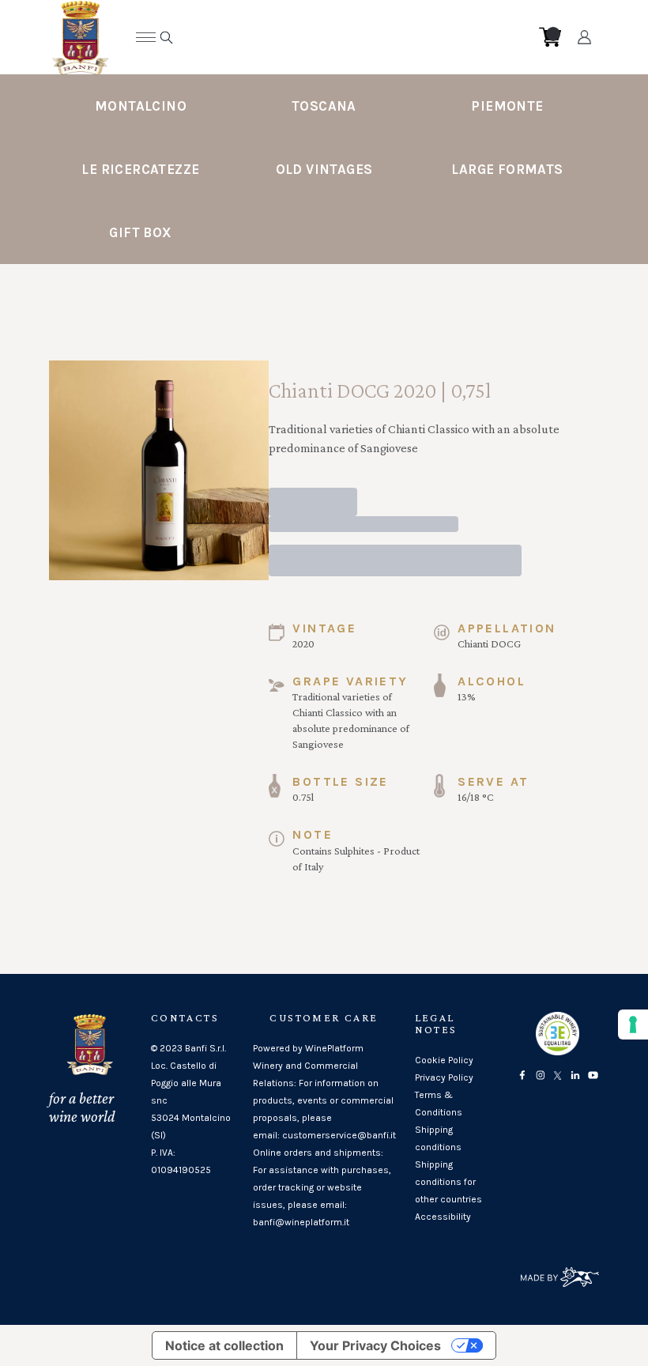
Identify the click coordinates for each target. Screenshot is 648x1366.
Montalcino (140, 106)
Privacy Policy (444, 1077)
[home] (312, 37)
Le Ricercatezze (140, 169)
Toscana (324, 106)
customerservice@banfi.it (339, 1135)
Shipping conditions (438, 1138)
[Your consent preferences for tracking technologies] (633, 1024)
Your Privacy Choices (375, 1345)
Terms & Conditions (438, 1103)
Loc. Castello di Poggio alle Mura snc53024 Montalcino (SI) (191, 1100)
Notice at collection (224, 1345)
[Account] (584, 37)
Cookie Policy (444, 1060)
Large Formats (507, 169)
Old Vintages (324, 169)
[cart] (550, 37)
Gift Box (140, 232)
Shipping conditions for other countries (448, 1182)
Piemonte (507, 106)
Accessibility (443, 1216)
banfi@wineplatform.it (301, 1222)
